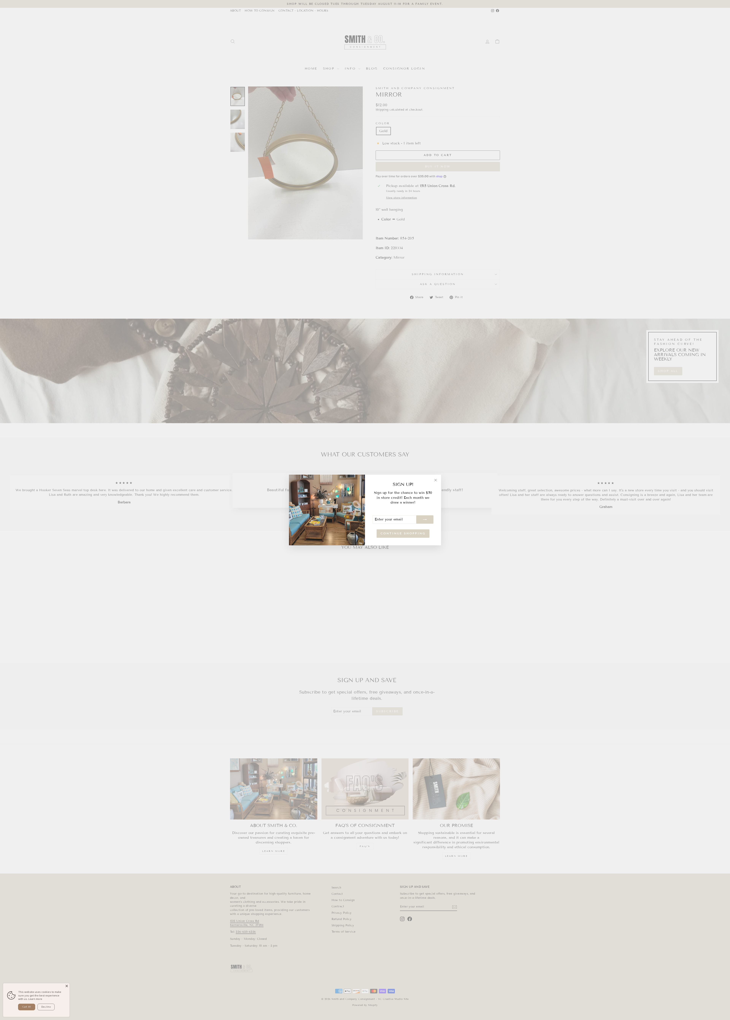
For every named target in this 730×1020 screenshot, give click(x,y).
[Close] (67, 986)
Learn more (35, 999)
